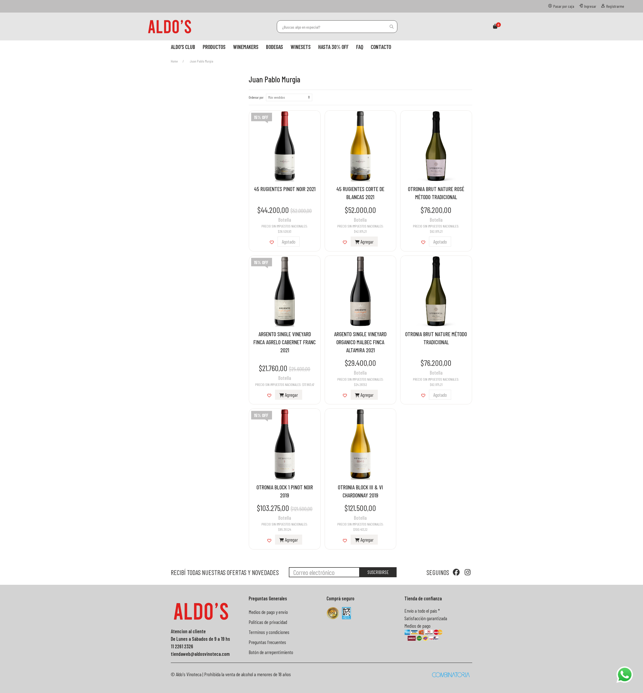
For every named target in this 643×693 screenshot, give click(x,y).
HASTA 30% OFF (333, 46)
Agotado (288, 242)
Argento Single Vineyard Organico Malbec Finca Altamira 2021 (360, 342)
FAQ (359, 46)
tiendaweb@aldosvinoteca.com (200, 654)
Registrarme (615, 6)
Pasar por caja (563, 6)
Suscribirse (378, 572)
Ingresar (590, 6)
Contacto (381, 46)
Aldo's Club (183, 46)
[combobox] (337, 26)
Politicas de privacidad (268, 622)
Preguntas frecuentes (267, 642)
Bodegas (274, 46)
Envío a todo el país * (422, 611)
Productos (214, 46)
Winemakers (245, 46)
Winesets (301, 46)
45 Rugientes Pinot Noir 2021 (284, 188)
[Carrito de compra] (495, 27)
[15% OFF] (285, 145)
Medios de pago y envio (268, 612)
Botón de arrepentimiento (271, 652)
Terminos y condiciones (269, 632)
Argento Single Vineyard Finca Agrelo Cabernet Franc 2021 (284, 342)
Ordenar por (256, 97)
